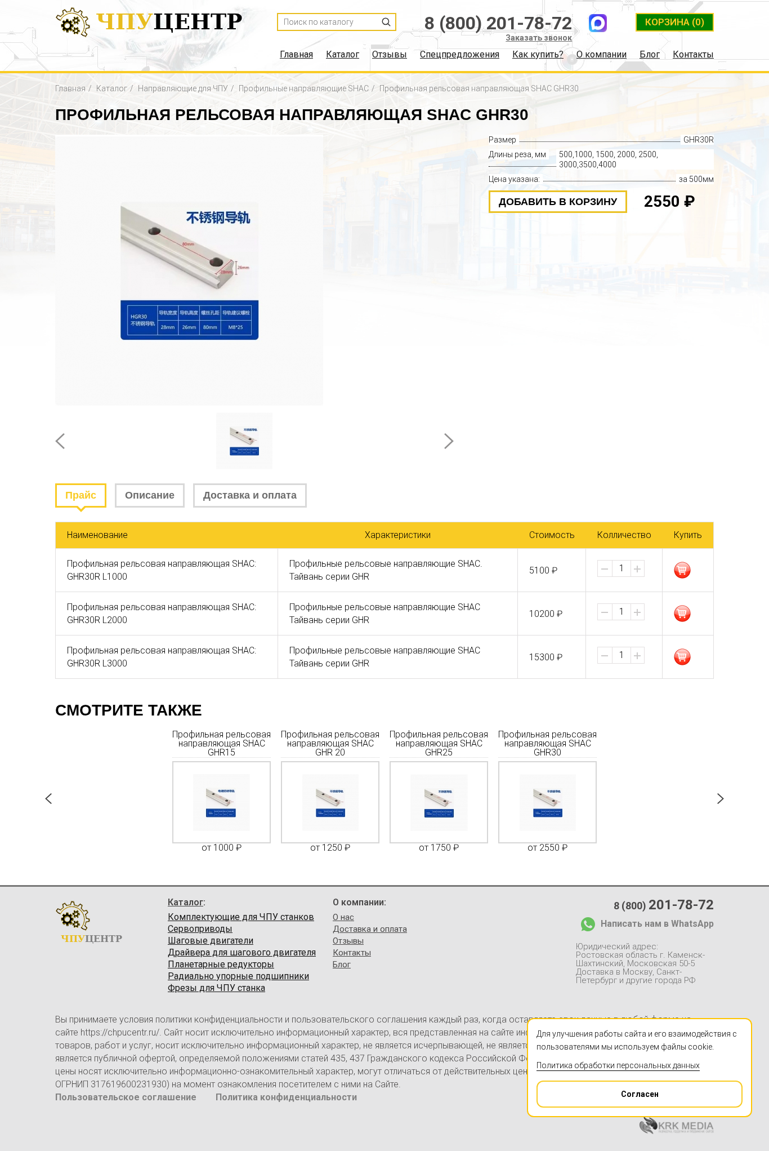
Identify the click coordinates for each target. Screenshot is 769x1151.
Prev (60, 441)
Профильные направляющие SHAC (304, 88)
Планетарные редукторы (221, 964)
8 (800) (664, 905)
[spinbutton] (621, 568)
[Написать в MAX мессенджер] (598, 23)
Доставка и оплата (250, 495)
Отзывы (389, 54)
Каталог (342, 54)
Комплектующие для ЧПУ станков (241, 917)
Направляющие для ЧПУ (183, 88)
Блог (650, 54)
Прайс (80, 495)
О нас (343, 917)
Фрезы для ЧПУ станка (216, 988)
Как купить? (538, 54)
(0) (674, 22)
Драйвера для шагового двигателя (242, 952)
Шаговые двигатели (210, 940)
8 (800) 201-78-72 (498, 23)
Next (449, 441)
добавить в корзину (558, 201)
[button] (637, 569)
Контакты (693, 54)
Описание (150, 495)
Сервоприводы (200, 929)
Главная (296, 54)
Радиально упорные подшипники (238, 976)
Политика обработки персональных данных (618, 1065)
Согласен (640, 1094)
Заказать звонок (539, 38)
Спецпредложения (459, 54)
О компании (601, 54)
